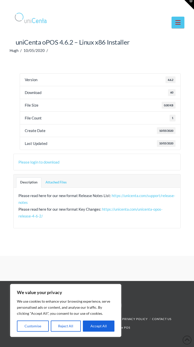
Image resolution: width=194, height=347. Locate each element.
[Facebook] (161, 6)
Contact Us (162, 319)
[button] (178, 22)
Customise (33, 326)
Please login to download (38, 162)
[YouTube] (180, 6)
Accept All (98, 326)
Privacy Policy (135, 319)
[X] (171, 6)
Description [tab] (28, 182)
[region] (65, 310)
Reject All (65, 326)
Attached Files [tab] (56, 182)
